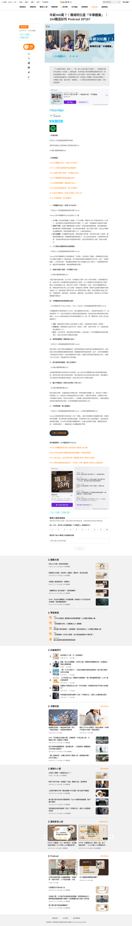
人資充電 (64, 7)
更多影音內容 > (104, 821)
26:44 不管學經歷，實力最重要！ (61, 198)
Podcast (95, 7)
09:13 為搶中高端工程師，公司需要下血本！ (65, 173)
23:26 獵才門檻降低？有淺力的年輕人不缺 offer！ (66, 193)
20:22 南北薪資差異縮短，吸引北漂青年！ (64, 188)
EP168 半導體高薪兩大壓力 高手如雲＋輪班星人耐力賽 (69, 448)
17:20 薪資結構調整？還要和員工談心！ (63, 183)
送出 (79, 548)
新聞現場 (84, 7)
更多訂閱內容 (104, 706)
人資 (21, 34)
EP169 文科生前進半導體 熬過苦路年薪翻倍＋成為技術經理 (70, 453)
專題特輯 (54, 7)
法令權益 (74, 7)
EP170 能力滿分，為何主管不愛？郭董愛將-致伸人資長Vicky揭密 (72, 458)
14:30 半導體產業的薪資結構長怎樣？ (62, 178)
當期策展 (104, 7)
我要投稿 (55, 918)
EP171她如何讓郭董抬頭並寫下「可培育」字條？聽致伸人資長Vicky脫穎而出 (76, 463)
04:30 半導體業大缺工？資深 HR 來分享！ (64, 163)
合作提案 (65, 918)
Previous (45, 837)
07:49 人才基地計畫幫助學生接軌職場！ (63, 168)
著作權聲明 (76, 918)
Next (112, 837)
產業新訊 (23, 7)
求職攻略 (33, 7)
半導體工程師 (24, 37)
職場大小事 (43, 7)
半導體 (27, 34)
